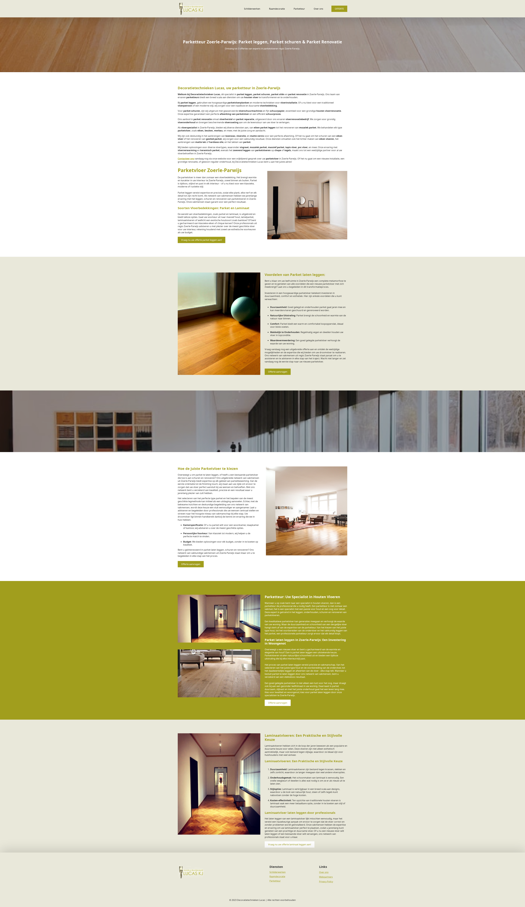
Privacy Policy (326, 881)
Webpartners (326, 876)
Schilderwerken (252, 8)
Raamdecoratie (277, 8)
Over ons (318, 8)
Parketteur (299, 8)
